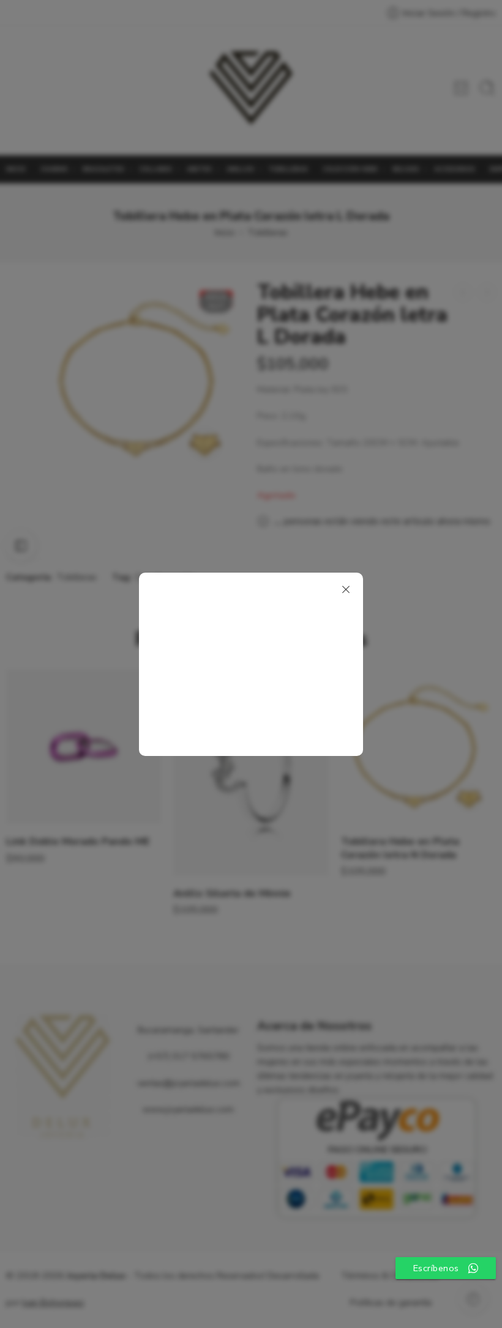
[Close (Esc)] (346, 590)
